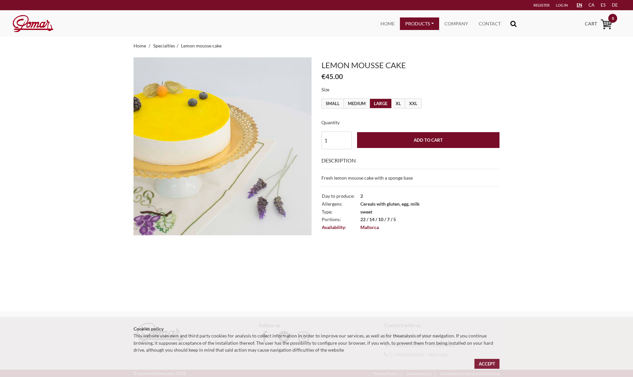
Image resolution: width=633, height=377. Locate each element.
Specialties (164, 45)
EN (579, 5)
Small (333, 103)
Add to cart (428, 140)
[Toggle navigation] (513, 23)
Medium (357, 103)
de (615, 5)
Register (541, 5)
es (603, 5)
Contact (490, 23)
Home (387, 23)
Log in (562, 5)
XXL (413, 103)
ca (591, 5)
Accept (487, 363)
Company (456, 23)
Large (380, 103)
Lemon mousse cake (201, 45)
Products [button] (417, 23)
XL (398, 103)
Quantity (330, 122)
